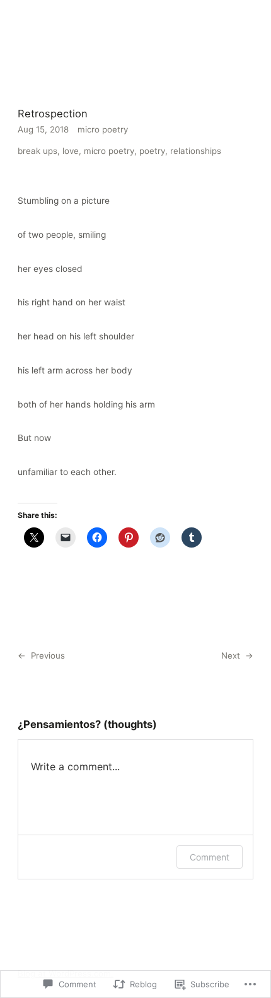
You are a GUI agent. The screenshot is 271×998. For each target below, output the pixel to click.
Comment (209, 857)
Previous (48, 655)
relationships (195, 151)
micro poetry (103, 129)
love (70, 151)
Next (230, 655)
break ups (37, 151)
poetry (152, 151)
